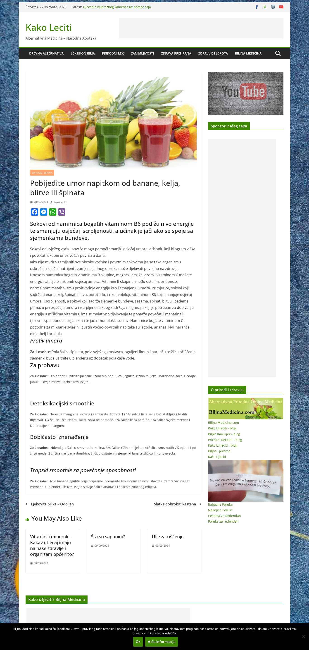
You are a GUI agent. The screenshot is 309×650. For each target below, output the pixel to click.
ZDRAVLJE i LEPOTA (213, 53)
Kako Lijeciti (217, 457)
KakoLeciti (60, 202)
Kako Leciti (49, 27)
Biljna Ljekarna (219, 451)
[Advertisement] (201, 28)
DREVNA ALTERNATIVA (46, 53)
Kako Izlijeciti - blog (222, 445)
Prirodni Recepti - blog (225, 440)
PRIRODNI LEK (113, 53)
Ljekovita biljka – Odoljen (52, 504)
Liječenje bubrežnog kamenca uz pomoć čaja (117, 7)
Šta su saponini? (108, 536)
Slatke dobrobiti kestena (175, 504)
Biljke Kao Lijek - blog (224, 434)
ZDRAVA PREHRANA (176, 53)
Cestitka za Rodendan (224, 516)
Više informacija (162, 641)
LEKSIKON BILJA (83, 53)
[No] (303, 636)
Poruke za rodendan (223, 521)
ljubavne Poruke (220, 504)
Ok (138, 641)
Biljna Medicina (248, 53)
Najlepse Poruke (220, 510)
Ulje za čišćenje (167, 536)
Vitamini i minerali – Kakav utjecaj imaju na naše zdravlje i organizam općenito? (52, 545)
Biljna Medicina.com (223, 422)
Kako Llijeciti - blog (222, 428)
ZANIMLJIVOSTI (142, 53)
